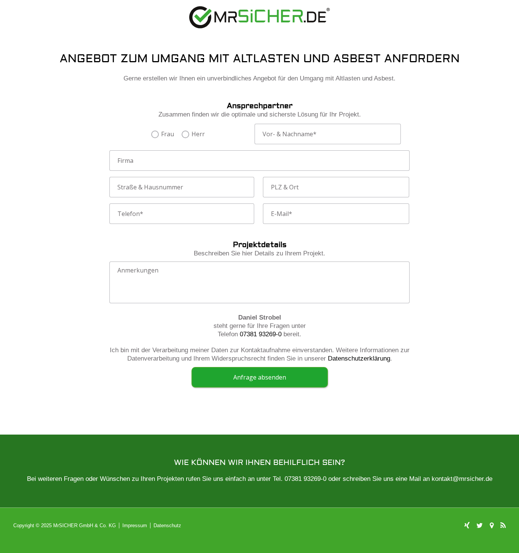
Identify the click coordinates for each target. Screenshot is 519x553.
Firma (125, 160)
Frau (167, 134)
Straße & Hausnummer (150, 187)
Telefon (130, 214)
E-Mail (281, 214)
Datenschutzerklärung (359, 358)
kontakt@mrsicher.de (462, 478)
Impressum (134, 525)
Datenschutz (167, 525)
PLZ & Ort (285, 187)
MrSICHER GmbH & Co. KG (84, 525)
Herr (198, 134)
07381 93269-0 (261, 334)
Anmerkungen (137, 270)
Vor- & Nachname (289, 134)
